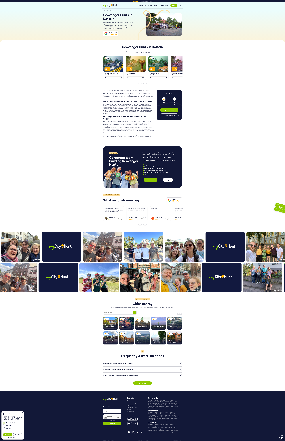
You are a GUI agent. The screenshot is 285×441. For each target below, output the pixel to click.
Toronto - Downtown (165, 403)
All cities (180, 313)
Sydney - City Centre (168, 400)
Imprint (173, 440)
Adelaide (176, 406)
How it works (142, 5)
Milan (172, 406)
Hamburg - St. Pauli (174, 404)
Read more (16, 419)
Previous (140, 83)
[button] (12, 437)
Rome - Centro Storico (153, 403)
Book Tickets (170, 110)
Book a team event (150, 180)
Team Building (164, 5)
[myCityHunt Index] (111, 5)
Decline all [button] (17, 434)
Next (145, 83)
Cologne (172, 407)
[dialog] (12, 425)
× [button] (22, 412)
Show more (143, 383)
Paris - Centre (151, 404)
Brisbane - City (174, 403)
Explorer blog (130, 405)
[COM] (180, 5)
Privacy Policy (112, 420)
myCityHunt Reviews (132, 407)
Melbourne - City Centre (153, 401)
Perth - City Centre (159, 404)
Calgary (166, 407)
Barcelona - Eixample (164, 406)
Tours (155, 5)
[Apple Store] (133, 419)
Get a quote (168, 180)
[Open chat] (281, 437)
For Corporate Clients (169, 115)
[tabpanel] (163, 101)
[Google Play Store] (133, 423)
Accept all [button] (7, 434)
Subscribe (112, 423)
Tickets (129, 401)
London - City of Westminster (155, 400)
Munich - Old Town (152, 407)
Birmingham (161, 407)
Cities (150, 5)
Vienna (167, 404)
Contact (129, 409)
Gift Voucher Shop (131, 403)
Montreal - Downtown (153, 406)
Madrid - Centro (173, 401)
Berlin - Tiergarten (164, 401)
